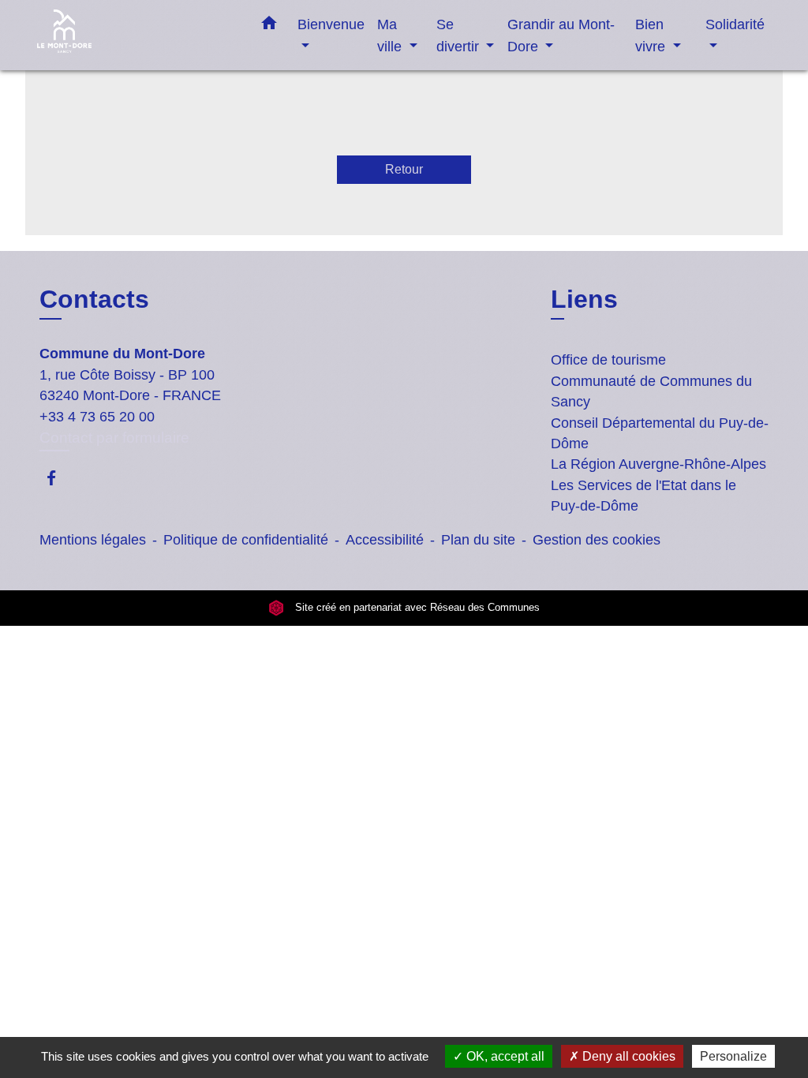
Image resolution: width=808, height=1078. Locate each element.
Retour (404, 169)
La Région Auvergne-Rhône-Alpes (658, 464)
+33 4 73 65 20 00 (97, 417)
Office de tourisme (608, 360)
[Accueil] (135, 35)
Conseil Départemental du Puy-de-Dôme (660, 433)
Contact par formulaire (114, 437)
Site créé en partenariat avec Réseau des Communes (416, 608)
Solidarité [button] (735, 24)
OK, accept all (503, 1056)
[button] (269, 26)
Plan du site (478, 540)
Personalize (733, 1056)
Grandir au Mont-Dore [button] (561, 35)
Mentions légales (92, 540)
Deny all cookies (627, 1056)
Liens (584, 299)
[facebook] (58, 478)
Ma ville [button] (391, 35)
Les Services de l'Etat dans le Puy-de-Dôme (643, 495)
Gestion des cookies (596, 540)
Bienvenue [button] (331, 24)
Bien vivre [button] (652, 35)
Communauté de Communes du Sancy (651, 391)
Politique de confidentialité (245, 540)
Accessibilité (385, 540)
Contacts (94, 299)
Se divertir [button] (459, 35)
